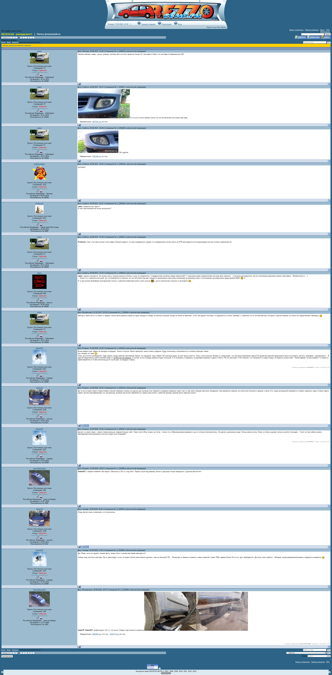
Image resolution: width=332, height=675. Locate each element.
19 (117, 164)
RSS (328, 30)
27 (117, 468)
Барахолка (15, 42)
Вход (180, 24)
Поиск (322, 30)
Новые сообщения (296, 30)
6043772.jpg (114, 634)
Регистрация (166, 24)
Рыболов (39, 203)
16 (117, 51)
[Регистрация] (159, 24)
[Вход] (175, 24)
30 (121, 590)
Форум (3, 42)
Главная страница (148, 24)
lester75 (39, 388)
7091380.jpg (96, 156)
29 (117, 550)
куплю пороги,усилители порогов (30, 42)
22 (117, 273)
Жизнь (9, 42)
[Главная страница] (139, 24)
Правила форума (312, 30)
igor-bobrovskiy (39, 468)
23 (121, 312)
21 (117, 237)
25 (117, 388)
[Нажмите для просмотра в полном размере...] (104, 118)
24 (117, 348)
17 (117, 87)
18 (117, 128)
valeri (39, 51)
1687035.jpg (96, 122)
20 (117, 203)
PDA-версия (325, 32)
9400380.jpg (96, 634)
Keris (39, 273)
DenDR (20, 40)
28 (117, 509)
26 (117, 429)
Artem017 (39, 348)
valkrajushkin (39, 164)
